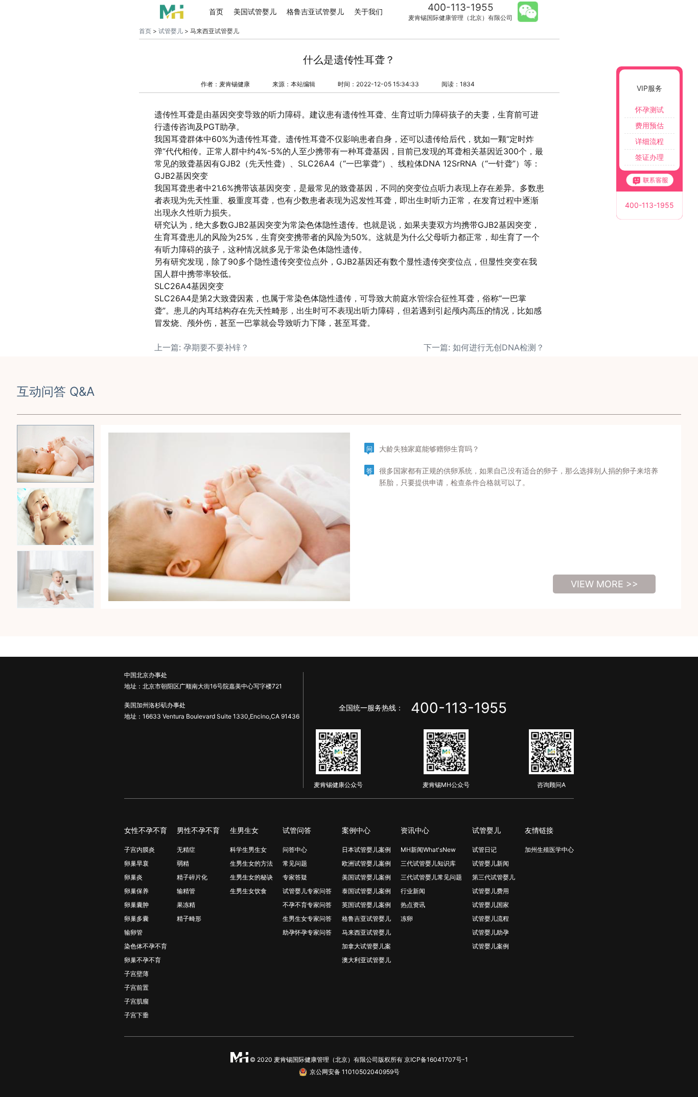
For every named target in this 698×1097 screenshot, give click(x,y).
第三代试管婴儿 (493, 877)
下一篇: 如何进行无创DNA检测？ (484, 347)
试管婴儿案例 (490, 946)
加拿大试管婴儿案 (366, 946)
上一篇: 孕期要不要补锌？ (201, 347)
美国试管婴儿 (255, 11)
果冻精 (186, 905)
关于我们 (368, 11)
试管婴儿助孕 (490, 932)
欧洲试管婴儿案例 (366, 863)
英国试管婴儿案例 (366, 905)
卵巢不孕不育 (142, 960)
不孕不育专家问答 (307, 905)
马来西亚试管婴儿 (366, 932)
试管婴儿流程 (490, 918)
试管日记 (484, 849)
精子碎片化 (192, 877)
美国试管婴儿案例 (366, 877)
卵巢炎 (133, 877)
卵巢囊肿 (136, 905)
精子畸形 (189, 918)
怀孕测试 (649, 109)
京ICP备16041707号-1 (436, 1059)
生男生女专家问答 (307, 918)
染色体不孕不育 (145, 946)
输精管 (186, 891)
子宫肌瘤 (136, 1001)
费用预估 (649, 125)
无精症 (186, 849)
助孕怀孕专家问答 (307, 932)
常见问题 (295, 863)
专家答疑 (295, 877)
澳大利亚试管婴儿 (366, 960)
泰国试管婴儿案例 (366, 891)
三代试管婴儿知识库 (428, 863)
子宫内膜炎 (139, 849)
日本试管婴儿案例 (366, 849)
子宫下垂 (136, 1015)
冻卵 (407, 918)
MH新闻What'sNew (428, 849)
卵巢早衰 (136, 863)
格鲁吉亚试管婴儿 (315, 11)
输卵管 (133, 932)
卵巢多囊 (136, 918)
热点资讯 (413, 905)
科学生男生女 (248, 849)
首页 (216, 11)
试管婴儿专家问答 (307, 891)
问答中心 (295, 849)
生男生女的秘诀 (251, 877)
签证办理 (649, 157)
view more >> (604, 584)
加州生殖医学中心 (549, 849)
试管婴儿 (170, 31)
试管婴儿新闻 (490, 863)
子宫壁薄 (136, 973)
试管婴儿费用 (490, 891)
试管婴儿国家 (490, 905)
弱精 (183, 863)
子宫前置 (136, 987)
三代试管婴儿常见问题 (431, 877)
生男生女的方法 (251, 863)
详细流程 (649, 141)
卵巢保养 (136, 891)
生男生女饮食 (248, 891)
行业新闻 (413, 891)
